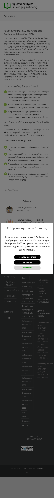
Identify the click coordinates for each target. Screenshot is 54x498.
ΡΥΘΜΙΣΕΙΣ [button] (27, 268)
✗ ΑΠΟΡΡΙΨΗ (27, 262)
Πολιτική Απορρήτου (38, 243)
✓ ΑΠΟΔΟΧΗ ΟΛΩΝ (27, 257)
